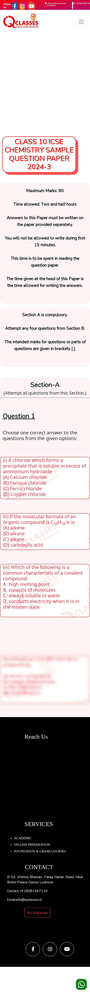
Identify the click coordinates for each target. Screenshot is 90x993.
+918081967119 (83, 3)
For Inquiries (37, 912)
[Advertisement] (45, 81)
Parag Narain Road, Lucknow (56, 4)
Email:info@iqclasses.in (24, 899)
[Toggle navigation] (81, 21)
